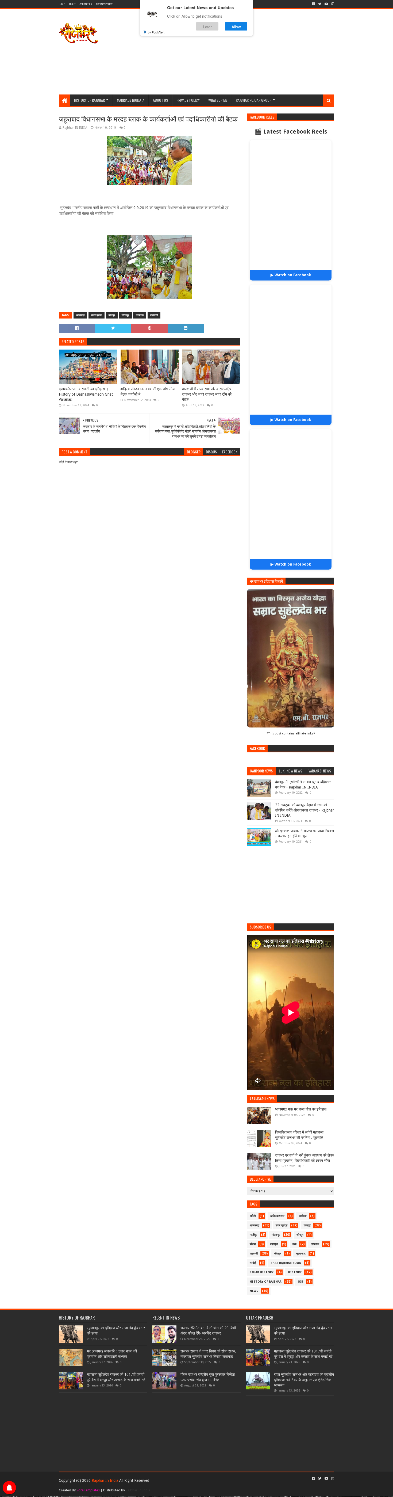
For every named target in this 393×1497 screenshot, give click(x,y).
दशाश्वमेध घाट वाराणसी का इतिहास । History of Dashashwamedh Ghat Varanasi (86, 394)
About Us (160, 100)
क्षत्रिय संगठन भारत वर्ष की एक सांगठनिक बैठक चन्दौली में (148, 391)
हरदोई (253, 1255)
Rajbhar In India (105, 1472)
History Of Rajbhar (89, 100)
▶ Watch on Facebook (291, 275)
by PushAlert (156, 32)
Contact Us (85, 4)
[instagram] (332, 4)
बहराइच (274, 1236)
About (72, 4)
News (254, 1283)
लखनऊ (140, 315)
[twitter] (319, 4)
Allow (236, 26)
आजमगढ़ (80, 315)
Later (207, 26)
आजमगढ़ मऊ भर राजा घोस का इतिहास (300, 1101)
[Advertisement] (237, 51)
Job (300, 1273)
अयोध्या (302, 1208)
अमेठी (253, 1208)
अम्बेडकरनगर (277, 1208)
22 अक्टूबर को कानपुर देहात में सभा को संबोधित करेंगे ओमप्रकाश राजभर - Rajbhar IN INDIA (304, 802)
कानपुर (112, 315)
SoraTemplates (88, 1482)
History (295, 1264)
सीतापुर (277, 1245)
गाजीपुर (253, 1227)
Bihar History (261, 1264)
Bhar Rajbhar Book (286, 1255)
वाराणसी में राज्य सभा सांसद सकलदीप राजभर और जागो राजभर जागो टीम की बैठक (207, 394)
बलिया (253, 1236)
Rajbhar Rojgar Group (253, 100)
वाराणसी (154, 315)
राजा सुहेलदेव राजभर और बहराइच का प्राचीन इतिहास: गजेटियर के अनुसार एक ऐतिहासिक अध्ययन (304, 1371)
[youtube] (326, 4)
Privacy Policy (104, 4)
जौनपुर (299, 1227)
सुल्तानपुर (301, 1245)
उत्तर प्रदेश (96, 315)
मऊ (294, 1236)
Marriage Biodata (130, 100)
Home (62, 4)
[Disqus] (149, 618)
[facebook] (313, 4)
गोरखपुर (125, 315)
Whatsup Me (217, 100)
